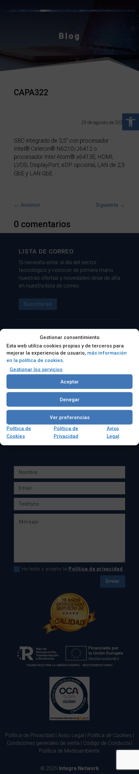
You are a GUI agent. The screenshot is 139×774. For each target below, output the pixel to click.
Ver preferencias (70, 417)
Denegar (70, 399)
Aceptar (69, 381)
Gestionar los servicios (36, 369)
